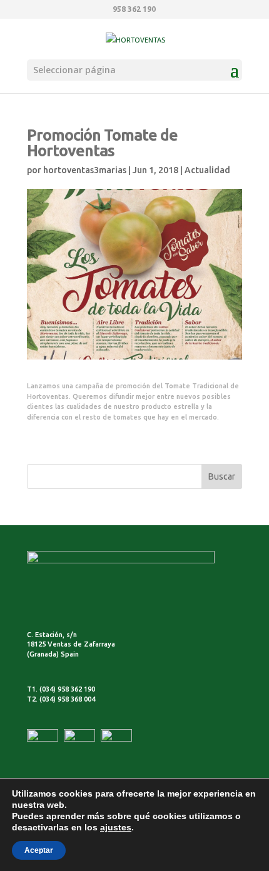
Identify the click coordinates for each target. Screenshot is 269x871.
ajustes (115, 827)
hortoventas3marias (84, 170)
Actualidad (207, 170)
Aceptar (38, 850)
